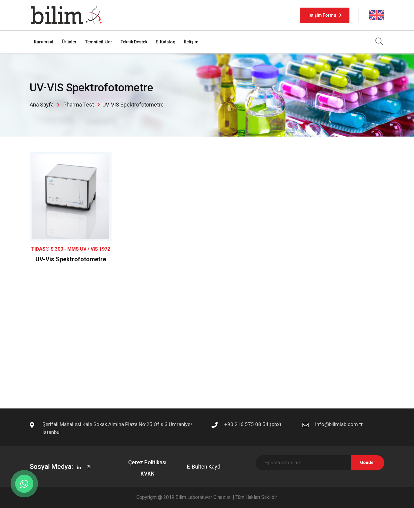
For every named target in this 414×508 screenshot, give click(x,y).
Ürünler (69, 41)
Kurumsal (43, 41)
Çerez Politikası (147, 462)
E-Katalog (165, 41)
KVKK (147, 473)
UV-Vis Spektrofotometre (70, 259)
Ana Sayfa (42, 104)
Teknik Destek (134, 41)
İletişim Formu (321, 15)
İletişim (191, 41)
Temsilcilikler (98, 41)
